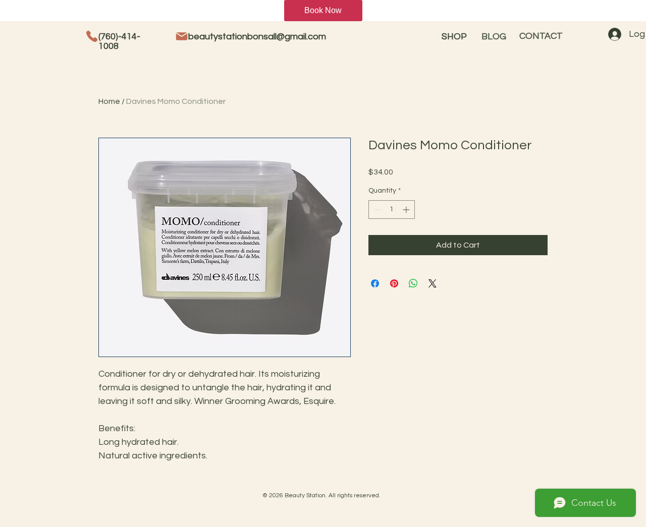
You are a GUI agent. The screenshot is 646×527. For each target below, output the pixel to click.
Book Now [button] (323, 10)
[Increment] (407, 209)
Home (109, 101)
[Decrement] (376, 209)
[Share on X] (432, 283)
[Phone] (91, 36)
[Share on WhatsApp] (413, 283)
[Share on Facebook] (375, 283)
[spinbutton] (392, 209)
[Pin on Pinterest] (394, 283)
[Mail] (181, 36)
